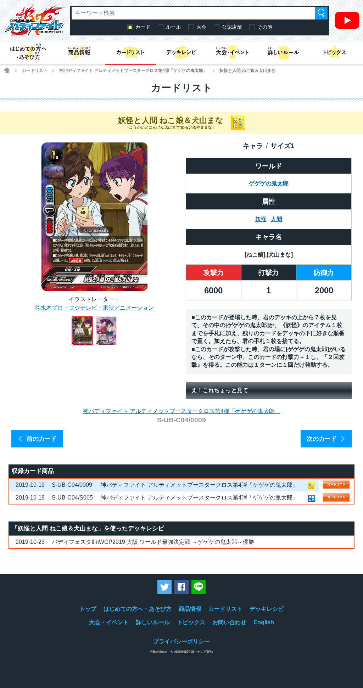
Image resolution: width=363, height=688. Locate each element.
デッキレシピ (267, 609)
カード (142, 27)
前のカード (42, 438)
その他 (264, 27)
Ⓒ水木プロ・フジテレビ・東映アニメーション (94, 308)
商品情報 (190, 609)
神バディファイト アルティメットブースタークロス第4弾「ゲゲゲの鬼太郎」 (133, 70)
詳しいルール (153, 622)
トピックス (191, 622)
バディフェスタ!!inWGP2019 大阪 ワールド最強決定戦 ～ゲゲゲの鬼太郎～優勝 (153, 542)
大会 (201, 27)
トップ (87, 609)
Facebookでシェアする (181, 587)
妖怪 (261, 219)
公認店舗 (232, 27)
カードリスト (35, 70)
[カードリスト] (130, 52)
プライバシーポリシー (181, 641)
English (263, 622)
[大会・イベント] (232, 52)
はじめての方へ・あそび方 (138, 609)
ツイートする (164, 587)
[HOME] (7, 70)
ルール (173, 27)
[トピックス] (334, 52)
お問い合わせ (229, 622)
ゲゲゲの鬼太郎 (269, 183)
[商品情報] (79, 52)
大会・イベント (109, 622)
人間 (276, 219)
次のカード (322, 438)
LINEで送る (198, 587)
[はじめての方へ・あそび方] (28, 52)
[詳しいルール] (283, 52)
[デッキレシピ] (181, 52)
